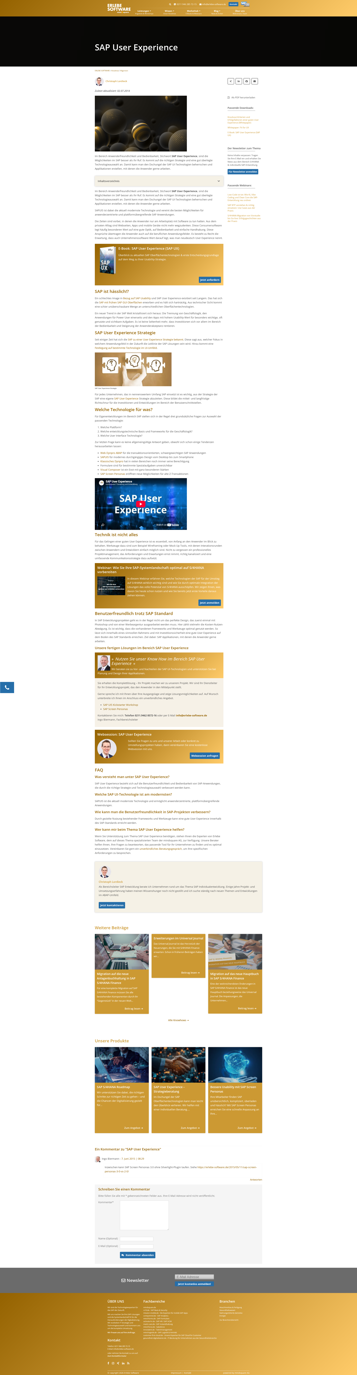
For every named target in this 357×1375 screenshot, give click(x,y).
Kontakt (233, 4)
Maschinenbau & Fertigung (230, 1307)
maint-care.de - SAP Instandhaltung (158, 1324)
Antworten (256, 1179)
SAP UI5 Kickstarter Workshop (120, 704)
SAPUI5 (104, 457)
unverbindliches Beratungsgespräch (161, 848)
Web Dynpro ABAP (111, 453)
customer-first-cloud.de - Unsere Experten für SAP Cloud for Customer (172, 1335)
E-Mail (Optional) (108, 1246)
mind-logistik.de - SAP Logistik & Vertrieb (160, 1332)
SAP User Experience (126, 398)
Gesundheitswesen (227, 1310)
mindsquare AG (242, 1373)
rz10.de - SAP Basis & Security (155, 1310)
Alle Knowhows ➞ (178, 1020)
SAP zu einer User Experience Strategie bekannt (155, 339)
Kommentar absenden (140, 1255)
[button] (159, 181)
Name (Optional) (108, 1238)
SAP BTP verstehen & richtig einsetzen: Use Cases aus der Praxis (241, 208)
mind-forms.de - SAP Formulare (156, 1318)
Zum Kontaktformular (117, 1356)
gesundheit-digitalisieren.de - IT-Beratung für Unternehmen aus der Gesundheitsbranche (180, 1338)
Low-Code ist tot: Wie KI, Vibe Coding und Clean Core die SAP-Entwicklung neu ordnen (243, 197)
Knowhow (115, 70)
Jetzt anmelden (209, 602)
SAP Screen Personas (112, 473)
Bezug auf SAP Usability (137, 298)
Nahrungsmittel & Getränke (230, 1313)
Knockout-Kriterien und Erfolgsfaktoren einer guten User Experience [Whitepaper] (243, 120)
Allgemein (124, 70)
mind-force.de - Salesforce (154, 1327)
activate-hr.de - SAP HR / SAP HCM (157, 1321)
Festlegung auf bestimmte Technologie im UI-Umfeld (126, 348)
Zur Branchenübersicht (228, 1320)
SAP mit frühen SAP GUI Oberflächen (120, 302)
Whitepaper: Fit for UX (238, 127)
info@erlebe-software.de (214, 4)
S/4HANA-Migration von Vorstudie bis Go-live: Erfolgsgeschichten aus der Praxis (244, 218)
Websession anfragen (204, 755)
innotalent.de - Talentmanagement (157, 1329)
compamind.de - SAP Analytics (155, 1315)
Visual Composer (110, 469)
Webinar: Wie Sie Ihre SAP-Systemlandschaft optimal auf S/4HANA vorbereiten (150, 569)
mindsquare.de (149, 1307)
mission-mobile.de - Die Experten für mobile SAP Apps (165, 1313)
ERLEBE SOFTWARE (102, 70)
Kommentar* (106, 1202)
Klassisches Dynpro (111, 461)
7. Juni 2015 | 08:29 (132, 1158)
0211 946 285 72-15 (187, 4)
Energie (222, 1315)
